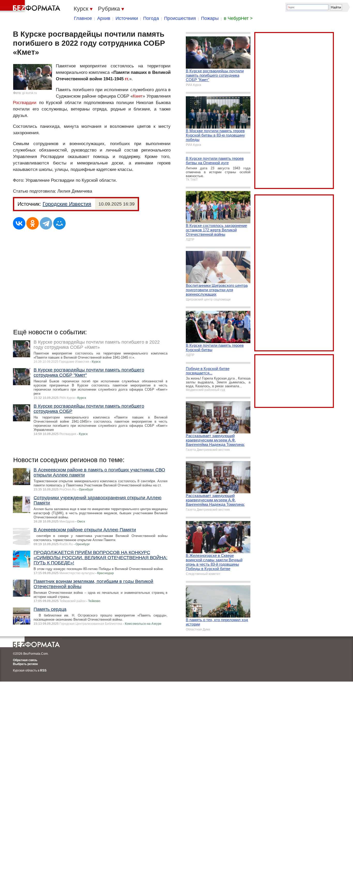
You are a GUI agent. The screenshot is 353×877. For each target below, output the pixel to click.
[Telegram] (46, 223)
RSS (43, 670)
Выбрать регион (25, 664)
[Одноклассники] (32, 223)
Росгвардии (24, 102)
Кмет (138, 96)
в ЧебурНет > (238, 18)
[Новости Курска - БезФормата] (31, 6)
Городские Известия (67, 204)
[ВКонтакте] (19, 223)
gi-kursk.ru (29, 93)
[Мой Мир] (59, 223)
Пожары (210, 18)
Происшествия (180, 18)
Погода (151, 18)
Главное (83, 18)
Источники (127, 18)
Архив (103, 18)
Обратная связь (25, 660)
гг (126, 78)
